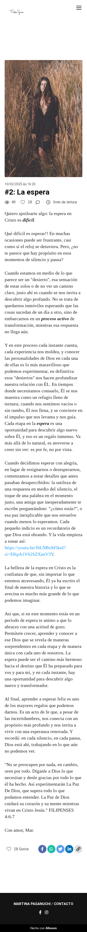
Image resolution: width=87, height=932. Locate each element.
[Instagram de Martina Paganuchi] (46, 912)
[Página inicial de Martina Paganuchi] (17, 12)
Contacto (63, 904)
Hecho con (43, 928)
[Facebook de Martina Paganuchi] (40, 912)
